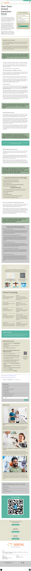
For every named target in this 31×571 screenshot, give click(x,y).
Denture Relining (6, 390)
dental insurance (10, 42)
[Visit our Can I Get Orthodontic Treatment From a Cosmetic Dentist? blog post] (15, 447)
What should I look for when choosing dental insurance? (11, 181)
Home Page (5, 346)
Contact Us (15, 538)
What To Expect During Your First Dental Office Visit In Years (15, 424)
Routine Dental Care (6, 487)
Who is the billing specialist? (8, 194)
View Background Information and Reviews (14, 367)
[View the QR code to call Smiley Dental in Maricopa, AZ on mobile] (15, 514)
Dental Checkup (5, 387)
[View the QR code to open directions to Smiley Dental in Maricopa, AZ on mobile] (25, 354)
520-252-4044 (18, 335)
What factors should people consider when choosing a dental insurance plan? (14, 189)
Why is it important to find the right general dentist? (11, 197)
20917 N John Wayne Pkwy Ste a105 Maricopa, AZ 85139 (15, 0)
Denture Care (5, 486)
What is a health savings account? (8, 191)
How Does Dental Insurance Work (11, 375)
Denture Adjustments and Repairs (8, 389)
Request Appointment (15, 531)
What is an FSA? (6, 192)
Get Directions (15, 524)
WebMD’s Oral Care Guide (10, 347)
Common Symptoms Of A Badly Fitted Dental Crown (15, 473)
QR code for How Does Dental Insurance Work (8, 377)
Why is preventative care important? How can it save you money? (13, 195)
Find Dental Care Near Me (7, 491)
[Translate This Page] (30, 570)
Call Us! (28, 0)
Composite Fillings (6, 386)
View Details (15, 370)
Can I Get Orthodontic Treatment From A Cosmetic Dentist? (14, 449)
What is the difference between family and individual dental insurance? (14, 184)
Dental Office (5, 489)
